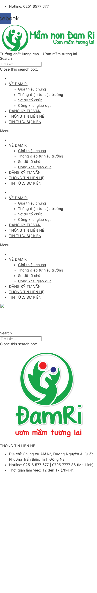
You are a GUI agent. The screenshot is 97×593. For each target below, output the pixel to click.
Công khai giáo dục (34, 105)
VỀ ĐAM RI (18, 83)
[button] (48, 58)
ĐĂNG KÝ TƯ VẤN (25, 111)
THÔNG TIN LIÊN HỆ (26, 116)
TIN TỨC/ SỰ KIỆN (25, 121)
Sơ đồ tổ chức (30, 100)
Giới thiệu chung (32, 89)
